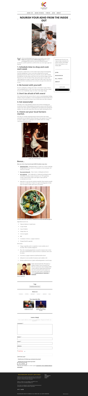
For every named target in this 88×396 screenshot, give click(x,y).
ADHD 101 (30, 12)
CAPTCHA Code (21, 356)
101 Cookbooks (23, 174)
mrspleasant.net (39, 273)
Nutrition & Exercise (35, 286)
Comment (20, 323)
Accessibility (47, 376)
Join (53, 12)
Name (19, 337)
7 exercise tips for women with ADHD (28, 309)
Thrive (48, 12)
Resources (59, 75)
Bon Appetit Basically (25, 172)
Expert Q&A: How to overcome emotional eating (41, 309)
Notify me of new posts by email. (26, 361)
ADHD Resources (47, 375)
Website (19, 346)
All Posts (58, 78)
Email (19, 341)
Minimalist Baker (24, 166)
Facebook (33, 274)
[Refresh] (24, 351)
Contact (46, 377)
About (59, 12)
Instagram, (46, 273)
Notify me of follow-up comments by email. (29, 359)
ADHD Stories (39, 12)
